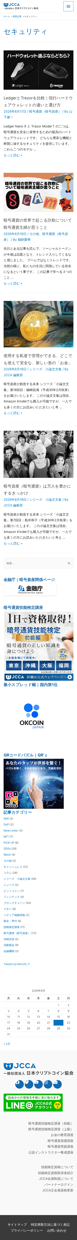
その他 (34, 234)
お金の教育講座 (62, 1135)
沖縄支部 (9, 939)
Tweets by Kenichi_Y (17, 964)
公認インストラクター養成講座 (50, 1152)
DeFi (6, 824)
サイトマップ (17, 1224)
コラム (8, 872)
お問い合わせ (56, 1230)
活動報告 (9, 945)
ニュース (9, 885)
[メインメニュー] (68, 6)
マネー (8, 909)
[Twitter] (29, 1084)
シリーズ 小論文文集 (45, 369)
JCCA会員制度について (56, 1178)
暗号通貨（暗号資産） (45, 111)
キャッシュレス (13, 866)
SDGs (7, 848)
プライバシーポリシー (27, 1230)
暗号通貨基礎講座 (60, 1141)
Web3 (7, 854)
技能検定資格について (57, 1167)
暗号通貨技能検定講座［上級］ (50, 1129)
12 (28, 1016)
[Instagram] (48, 1084)
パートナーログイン (58, 1184)
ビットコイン (12, 891)
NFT (6, 836)
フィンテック (12, 897)
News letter (11, 830)
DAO (6, 818)
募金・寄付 (10, 921)
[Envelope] (57, 1084)
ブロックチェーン (14, 903)
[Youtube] (38, 1084)
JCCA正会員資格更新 (57, 1190)
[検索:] (38, 563)
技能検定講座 (12, 927)
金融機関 (9, 951)
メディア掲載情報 (14, 915)
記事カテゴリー (18, 812)
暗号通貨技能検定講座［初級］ (50, 1123)
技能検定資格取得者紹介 (55, 1173)
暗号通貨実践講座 (60, 1146)
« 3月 (7, 1044)
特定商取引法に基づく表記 (50, 1224)
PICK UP (9, 842)
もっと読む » (13, 155)
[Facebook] (19, 1084)
